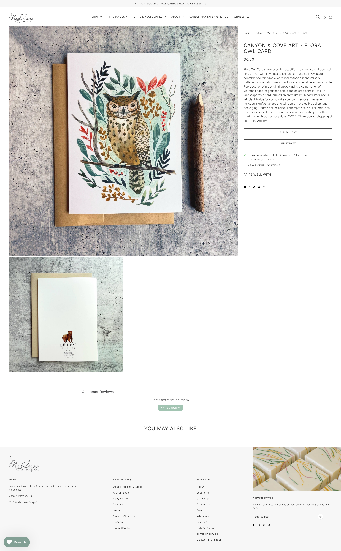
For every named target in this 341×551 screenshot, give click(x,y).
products (258, 33)
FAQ (199, 510)
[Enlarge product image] (123, 141)
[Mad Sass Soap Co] (21, 16)
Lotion (117, 510)
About (200, 486)
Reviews (202, 522)
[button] (264, 187)
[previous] (135, 3)
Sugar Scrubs (121, 527)
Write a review (170, 407)
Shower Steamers (124, 516)
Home (247, 33)
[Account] (324, 17)
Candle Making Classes (128, 486)
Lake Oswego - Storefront (290, 155)
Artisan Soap (121, 492)
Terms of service (207, 533)
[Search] (318, 17)
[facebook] (254, 525)
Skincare (118, 522)
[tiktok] (269, 525)
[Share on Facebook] (245, 187)
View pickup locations (264, 165)
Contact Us (204, 504)
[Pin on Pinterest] (254, 187)
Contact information (209, 539)
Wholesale (203, 516)
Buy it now (288, 143)
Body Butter (120, 498)
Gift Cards (203, 498)
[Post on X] (249, 186)
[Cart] (330, 17)
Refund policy (205, 527)
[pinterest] (264, 525)
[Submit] (320, 517)
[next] (205, 3)
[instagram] (259, 525)
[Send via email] (259, 187)
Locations (203, 492)
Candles (118, 504)
